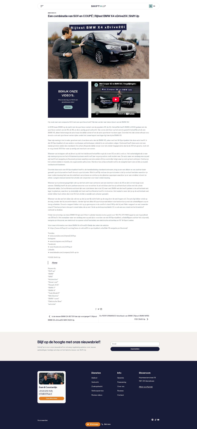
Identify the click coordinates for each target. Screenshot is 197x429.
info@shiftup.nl (45, 394)
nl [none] (151, 6)
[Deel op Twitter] (98, 309)
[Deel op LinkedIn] (101, 309)
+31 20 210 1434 (46, 391)
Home (54, 263)
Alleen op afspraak (146, 387)
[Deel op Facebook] (96, 309)
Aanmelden (135, 349)
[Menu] (42, 6)
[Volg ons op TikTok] (155, 420)
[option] (154, 6)
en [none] (154, 6)
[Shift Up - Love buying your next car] (98, 6)
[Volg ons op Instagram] (153, 420)
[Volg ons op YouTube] (158, 420)
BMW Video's (52, 13)
